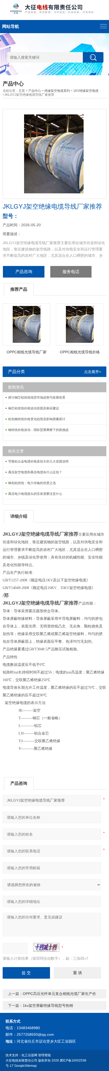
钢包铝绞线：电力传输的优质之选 (32, 483)
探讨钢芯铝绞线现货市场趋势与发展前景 (36, 397)
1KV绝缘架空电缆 (85, 91)
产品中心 (34, 91)
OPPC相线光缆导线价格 (80, 352)
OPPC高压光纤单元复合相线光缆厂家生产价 (59, 994)
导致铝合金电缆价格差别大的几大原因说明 (38, 461)
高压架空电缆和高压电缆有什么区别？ (35, 472)
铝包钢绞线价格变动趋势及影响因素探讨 (36, 419)
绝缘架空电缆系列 (57, 91)
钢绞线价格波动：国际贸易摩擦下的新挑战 (38, 430)
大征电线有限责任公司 (21, 1060)
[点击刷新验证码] (46, 947)
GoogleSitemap (25, 1066)
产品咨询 (23, 271)
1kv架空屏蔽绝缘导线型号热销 (48, 1005)
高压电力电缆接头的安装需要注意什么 (35, 494)
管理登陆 (44, 1055)
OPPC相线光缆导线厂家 (27, 352)
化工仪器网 (29, 1055)
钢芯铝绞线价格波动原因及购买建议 (33, 408)
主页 (22, 91)
